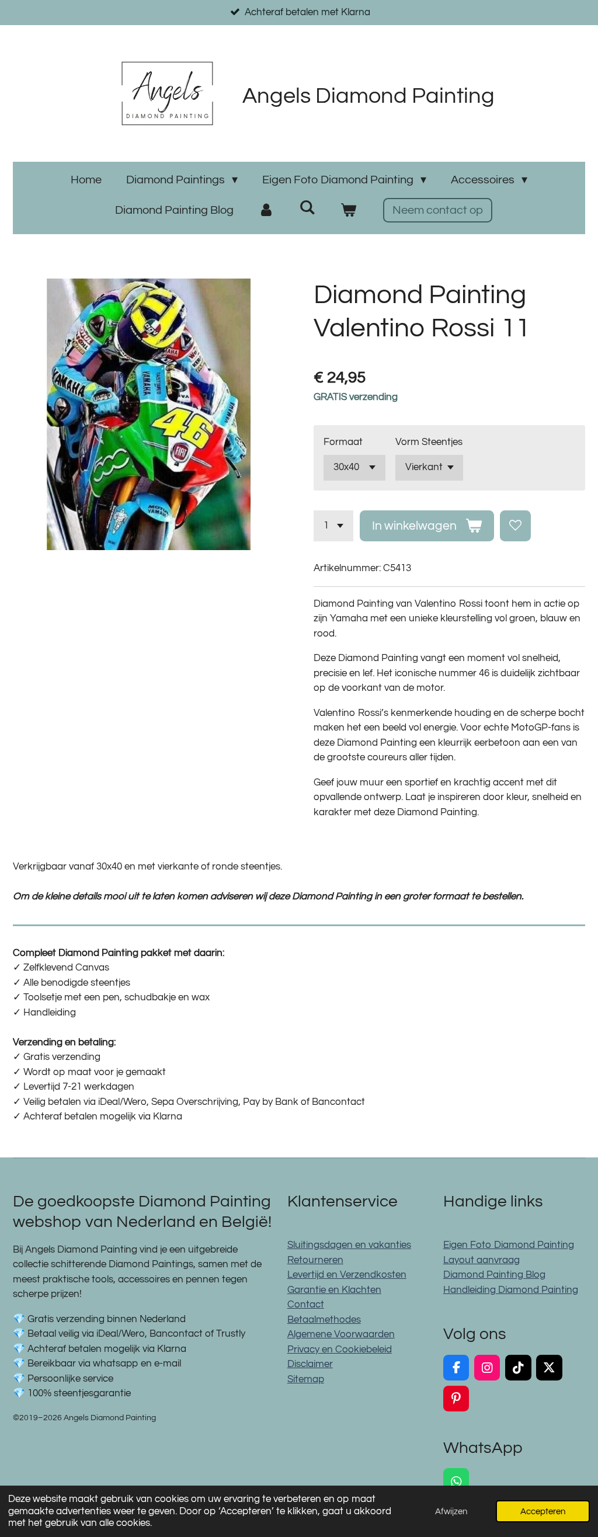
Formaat (343, 442)
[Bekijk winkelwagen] (348, 210)
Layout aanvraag (481, 1260)
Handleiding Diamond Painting (510, 1290)
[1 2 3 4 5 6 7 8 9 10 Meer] (333, 525)
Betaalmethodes (324, 1320)
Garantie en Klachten (334, 1290)
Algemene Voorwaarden (341, 1334)
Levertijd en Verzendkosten (346, 1275)
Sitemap (305, 1379)
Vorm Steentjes (429, 442)
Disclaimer (310, 1364)
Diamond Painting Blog (494, 1275)
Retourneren (315, 1260)
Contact (305, 1304)
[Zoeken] (307, 207)
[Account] (266, 210)
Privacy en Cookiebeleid (339, 1349)
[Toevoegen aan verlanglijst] (515, 525)
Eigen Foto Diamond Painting (508, 1245)
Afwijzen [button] (451, 1511)
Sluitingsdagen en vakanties (349, 1245)
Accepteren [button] (542, 1511)
